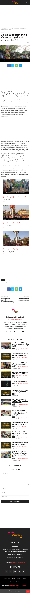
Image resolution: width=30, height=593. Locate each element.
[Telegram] (20, 65)
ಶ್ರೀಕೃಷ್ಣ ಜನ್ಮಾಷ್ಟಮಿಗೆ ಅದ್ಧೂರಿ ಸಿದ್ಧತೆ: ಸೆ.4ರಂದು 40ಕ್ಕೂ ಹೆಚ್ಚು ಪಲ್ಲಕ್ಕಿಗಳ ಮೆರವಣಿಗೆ (20, 401)
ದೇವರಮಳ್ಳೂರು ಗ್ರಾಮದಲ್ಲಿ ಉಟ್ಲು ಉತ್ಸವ (12, 249)
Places (18, 578)
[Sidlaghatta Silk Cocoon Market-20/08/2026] (6, 393)
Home (2, 28)
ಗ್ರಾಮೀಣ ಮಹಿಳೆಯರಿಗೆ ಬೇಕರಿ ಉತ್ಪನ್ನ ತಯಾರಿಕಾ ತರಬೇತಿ (19, 363)
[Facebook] (9, 65)
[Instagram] (10, 331)
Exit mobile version (15, 591)
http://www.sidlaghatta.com (15, 319)
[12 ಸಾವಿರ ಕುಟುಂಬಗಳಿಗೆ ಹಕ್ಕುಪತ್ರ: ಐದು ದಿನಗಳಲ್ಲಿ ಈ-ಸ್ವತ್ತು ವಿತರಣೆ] (6, 434)
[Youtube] (23, 331)
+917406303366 (18, 557)
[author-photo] (15, 315)
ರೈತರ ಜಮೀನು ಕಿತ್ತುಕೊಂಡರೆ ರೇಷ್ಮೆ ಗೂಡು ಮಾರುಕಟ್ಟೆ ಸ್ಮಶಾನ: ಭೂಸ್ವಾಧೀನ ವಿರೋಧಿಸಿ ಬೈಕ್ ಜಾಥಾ (20, 454)
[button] (3, 2)
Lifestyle (24, 578)
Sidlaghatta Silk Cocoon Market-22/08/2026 (20, 354)
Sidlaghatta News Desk (8, 43)
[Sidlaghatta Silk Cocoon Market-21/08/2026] (6, 374)
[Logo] (15, 538)
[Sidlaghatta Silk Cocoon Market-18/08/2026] (6, 445)
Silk (13, 357)
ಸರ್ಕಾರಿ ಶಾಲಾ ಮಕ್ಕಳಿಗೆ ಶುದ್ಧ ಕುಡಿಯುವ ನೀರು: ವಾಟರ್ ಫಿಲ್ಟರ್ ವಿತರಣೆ (20, 344)
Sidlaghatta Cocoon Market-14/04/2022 (23, 299)
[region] (15, 17)
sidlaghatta (17, 279)
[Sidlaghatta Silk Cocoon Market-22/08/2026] (6, 356)
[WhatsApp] (16, 65)
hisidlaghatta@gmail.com (18, 562)
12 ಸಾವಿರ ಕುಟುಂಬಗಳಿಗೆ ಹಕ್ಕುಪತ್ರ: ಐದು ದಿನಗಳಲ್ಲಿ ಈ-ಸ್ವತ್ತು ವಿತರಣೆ (19, 433)
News (6, 28)
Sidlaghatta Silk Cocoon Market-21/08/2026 (20, 372)
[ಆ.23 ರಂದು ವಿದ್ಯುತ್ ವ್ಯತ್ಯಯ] (6, 384)
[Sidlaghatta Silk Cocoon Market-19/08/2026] (6, 425)
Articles (12, 581)
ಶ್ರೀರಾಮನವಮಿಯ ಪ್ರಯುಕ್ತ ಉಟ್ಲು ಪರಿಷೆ (12, 223)
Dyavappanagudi (9, 279)
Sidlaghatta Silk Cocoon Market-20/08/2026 (20, 391)
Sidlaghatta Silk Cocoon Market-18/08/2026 (20, 443)
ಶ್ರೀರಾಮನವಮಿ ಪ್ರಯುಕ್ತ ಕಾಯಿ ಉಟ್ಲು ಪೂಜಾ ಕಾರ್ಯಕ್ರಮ (16, 196)
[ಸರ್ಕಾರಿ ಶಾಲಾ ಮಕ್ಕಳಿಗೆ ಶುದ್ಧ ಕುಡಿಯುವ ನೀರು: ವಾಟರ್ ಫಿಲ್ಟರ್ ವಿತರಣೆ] (6, 345)
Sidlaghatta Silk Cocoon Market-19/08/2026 (20, 423)
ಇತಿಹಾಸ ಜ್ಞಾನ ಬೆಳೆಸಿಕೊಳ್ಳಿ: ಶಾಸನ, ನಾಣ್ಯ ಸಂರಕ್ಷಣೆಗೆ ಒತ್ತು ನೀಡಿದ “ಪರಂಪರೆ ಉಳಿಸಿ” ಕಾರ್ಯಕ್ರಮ (19, 412)
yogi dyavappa (5, 282)
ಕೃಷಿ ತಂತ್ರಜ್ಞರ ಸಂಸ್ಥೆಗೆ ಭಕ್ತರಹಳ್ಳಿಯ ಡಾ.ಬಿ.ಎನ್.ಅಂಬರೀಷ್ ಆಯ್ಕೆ (7, 300)
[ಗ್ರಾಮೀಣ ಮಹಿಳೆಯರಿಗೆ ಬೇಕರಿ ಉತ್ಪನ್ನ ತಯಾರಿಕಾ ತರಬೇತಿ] (6, 365)
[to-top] (28, 590)
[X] (12, 65)
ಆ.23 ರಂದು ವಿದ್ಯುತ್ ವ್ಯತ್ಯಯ (19, 381)
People (13, 578)
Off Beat (18, 581)
